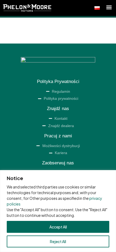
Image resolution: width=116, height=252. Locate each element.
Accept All (58, 226)
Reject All (58, 241)
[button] (108, 7)
